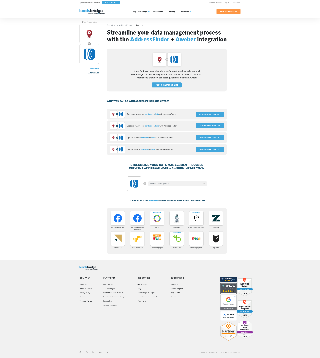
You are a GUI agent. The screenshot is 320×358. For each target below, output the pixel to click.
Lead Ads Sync (109, 284)
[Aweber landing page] (89, 54)
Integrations (158, 11)
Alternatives (93, 72)
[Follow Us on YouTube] (100, 352)
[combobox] (177, 183)
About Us (83, 284)
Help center (175, 292)
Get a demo (142, 284)
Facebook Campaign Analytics (114, 297)
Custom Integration (110, 305)
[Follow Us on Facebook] (80, 352)
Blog (139, 288)
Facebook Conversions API (113, 292)
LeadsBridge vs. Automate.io (149, 297)
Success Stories (86, 301)
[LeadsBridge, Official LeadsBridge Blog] (92, 11)
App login (174, 284)
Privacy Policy (85, 292)
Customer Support (215, 2)
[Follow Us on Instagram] (87, 352)
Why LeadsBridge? (140, 11)
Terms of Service (86, 288)
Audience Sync (109, 288)
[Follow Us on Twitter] (107, 352)
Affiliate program (176, 288)
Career (82, 297)
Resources (185, 11)
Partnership (142, 301)
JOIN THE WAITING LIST (167, 84)
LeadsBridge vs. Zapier (146, 292)
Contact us (174, 297)
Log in (226, 2)
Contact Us (236, 2)
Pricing (172, 11)
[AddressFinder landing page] (89, 33)
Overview (94, 68)
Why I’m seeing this (90, 22)
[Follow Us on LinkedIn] (93, 352)
